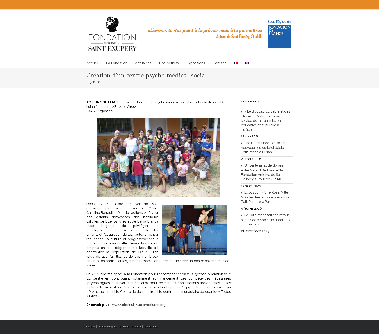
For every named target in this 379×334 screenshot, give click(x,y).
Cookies (136, 326)
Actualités (143, 63)
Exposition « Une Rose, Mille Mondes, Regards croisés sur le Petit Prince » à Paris (265, 197)
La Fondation (116, 63)
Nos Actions (169, 63)
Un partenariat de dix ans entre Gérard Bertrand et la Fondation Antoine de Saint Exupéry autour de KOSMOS (262, 172)
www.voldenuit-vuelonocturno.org (139, 305)
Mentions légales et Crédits (113, 326)
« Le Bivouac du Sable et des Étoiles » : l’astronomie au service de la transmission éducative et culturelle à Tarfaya (265, 120)
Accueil (92, 63)
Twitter (279, 4)
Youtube (270, 5)
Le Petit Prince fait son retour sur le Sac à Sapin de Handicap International (265, 219)
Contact (219, 63)
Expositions (195, 63)
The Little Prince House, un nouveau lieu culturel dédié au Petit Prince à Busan (265, 147)
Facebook (287, 4)
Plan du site (150, 326)
